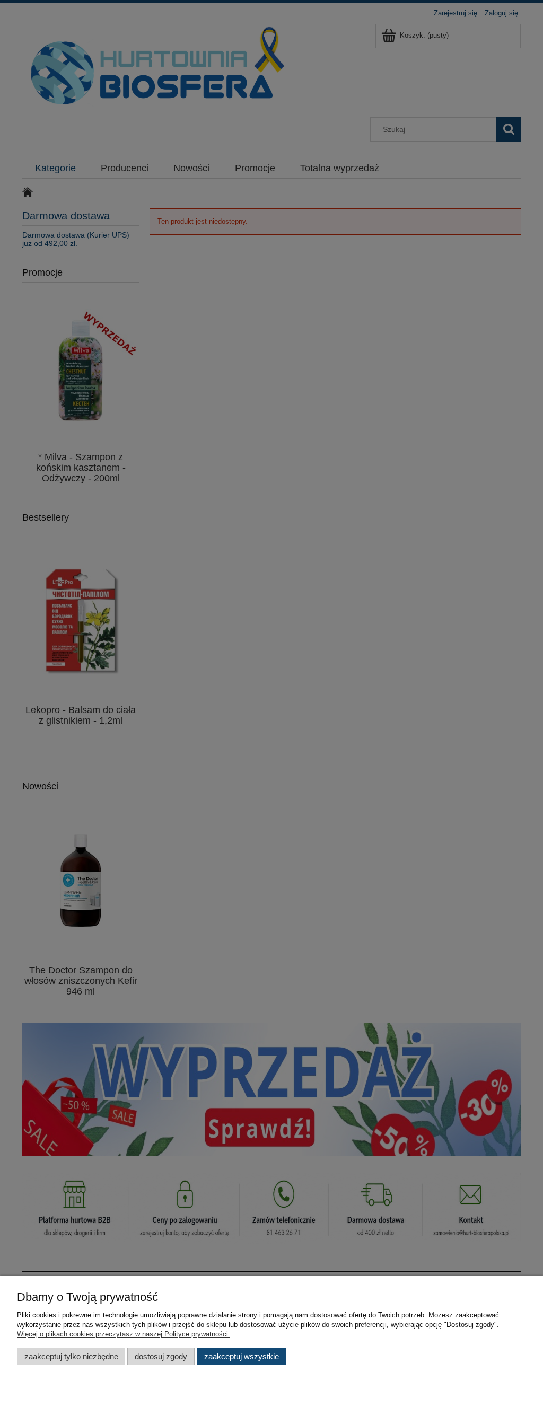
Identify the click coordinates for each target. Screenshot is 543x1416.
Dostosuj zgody (161, 1356)
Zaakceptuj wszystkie (241, 1356)
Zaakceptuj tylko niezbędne (71, 1356)
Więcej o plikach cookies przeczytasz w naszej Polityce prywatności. (123, 1334)
